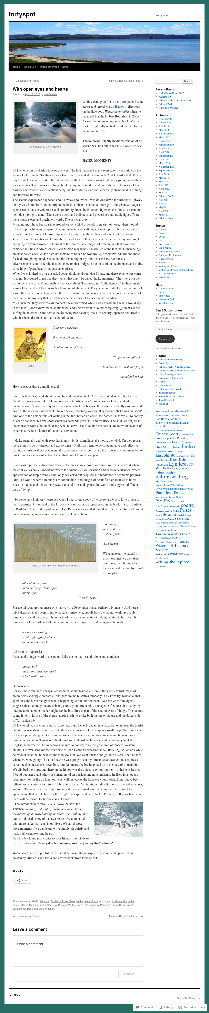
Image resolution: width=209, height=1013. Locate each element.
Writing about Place (87, 901)
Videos (162, 262)
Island (162, 381)
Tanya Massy (188, 526)
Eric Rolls (179, 442)
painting (175, 489)
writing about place (172, 562)
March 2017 (165, 137)
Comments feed (166, 299)
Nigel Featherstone (164, 481)
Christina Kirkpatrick (123, 901)
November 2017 (167, 133)
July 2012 (163, 185)
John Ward (46, 905)
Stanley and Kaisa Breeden (167, 526)
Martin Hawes (75, 905)
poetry (188, 504)
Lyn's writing (165, 247)
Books (162, 233)
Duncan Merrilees (163, 442)
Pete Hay (163, 500)
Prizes (185, 510)
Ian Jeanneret (177, 451)
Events (162, 236)
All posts (44, 901)
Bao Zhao (169, 415)
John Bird (165, 459)
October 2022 (165, 118)
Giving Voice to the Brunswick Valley (177, 370)
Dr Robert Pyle (182, 438)
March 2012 (165, 192)
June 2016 (164, 148)
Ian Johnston (167, 455)
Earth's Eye (164, 363)
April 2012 (164, 188)
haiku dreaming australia (170, 374)
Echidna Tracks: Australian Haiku (175, 100)
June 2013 (164, 174)
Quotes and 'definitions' (170, 255)
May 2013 (164, 177)
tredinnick (163, 403)
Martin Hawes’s (116, 106)
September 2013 (167, 170)
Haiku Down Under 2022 (171, 93)
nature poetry (91, 905)
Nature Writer (165, 385)
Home (16, 67)
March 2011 (165, 214)
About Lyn (30, 67)
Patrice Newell (176, 497)
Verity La (183, 542)
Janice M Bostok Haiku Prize (126, 80)
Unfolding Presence (168, 107)
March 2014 (165, 163)
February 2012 (166, 196)
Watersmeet (19, 908)
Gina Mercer (164, 447)
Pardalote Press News (63, 901)
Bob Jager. (175, 419)
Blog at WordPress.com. (188, 998)
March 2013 (165, 181)
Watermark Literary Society (172, 547)
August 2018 (165, 122)
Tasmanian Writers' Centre (171, 396)
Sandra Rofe (182, 518)
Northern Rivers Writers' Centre (170, 485)
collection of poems (164, 438)
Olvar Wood (163, 489)
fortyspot (22, 13)
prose (158, 514)
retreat (158, 518)
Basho (177, 415)
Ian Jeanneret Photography (172, 377)
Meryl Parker (182, 468)
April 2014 (164, 159)
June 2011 (164, 203)
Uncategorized (166, 258)
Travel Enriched (166, 400)
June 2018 (164, 126)
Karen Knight (179, 459)
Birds (183, 415)
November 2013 (167, 166)
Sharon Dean (183, 522)
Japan (158, 459)
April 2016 (164, 151)
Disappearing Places (26, 80)
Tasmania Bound (167, 392)
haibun (177, 447)
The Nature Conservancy (167, 541)
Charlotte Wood (178, 430)
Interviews (164, 244)
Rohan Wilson (168, 518)
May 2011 (164, 207)
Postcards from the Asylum (167, 510)
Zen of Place (161, 566)
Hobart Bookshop (163, 451)
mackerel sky (165, 96)
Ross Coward (126, 905)
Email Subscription (169, 310)
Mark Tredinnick (165, 468)
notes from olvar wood (170, 388)
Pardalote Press (109, 905)
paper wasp (186, 489)
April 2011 (164, 210)
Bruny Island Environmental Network (172, 424)
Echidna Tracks (166, 104)
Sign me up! (165, 339)
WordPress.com (166, 303)
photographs (175, 506)
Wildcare (176, 553)
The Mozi (176, 538)
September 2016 (167, 144)
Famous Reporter (22, 905)
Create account (166, 288)
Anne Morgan (176, 411)
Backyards (160, 415)
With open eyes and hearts (40, 89)
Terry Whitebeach (163, 538)
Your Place (164, 277)
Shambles (173, 522)
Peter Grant (177, 501)
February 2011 (166, 218)
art (186, 411)
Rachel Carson (184, 514)
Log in (162, 291)
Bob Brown (162, 419)
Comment (129, 974)
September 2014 (167, 155)
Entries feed (164, 295)
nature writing (172, 476)
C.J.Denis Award (163, 430)
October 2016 (165, 140)
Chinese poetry (168, 434)
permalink (48, 908)
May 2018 (164, 129)
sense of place (162, 522)
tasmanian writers (166, 530)
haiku (36, 905)
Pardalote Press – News (54, 67)
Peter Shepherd (162, 506)
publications (169, 514)
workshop (188, 554)
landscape (162, 464)
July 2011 (163, 199)
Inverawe (182, 455)
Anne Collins (161, 411)
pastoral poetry (162, 497)
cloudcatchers (187, 434)
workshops (162, 558)
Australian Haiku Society (171, 359)
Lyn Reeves (50, 94)
